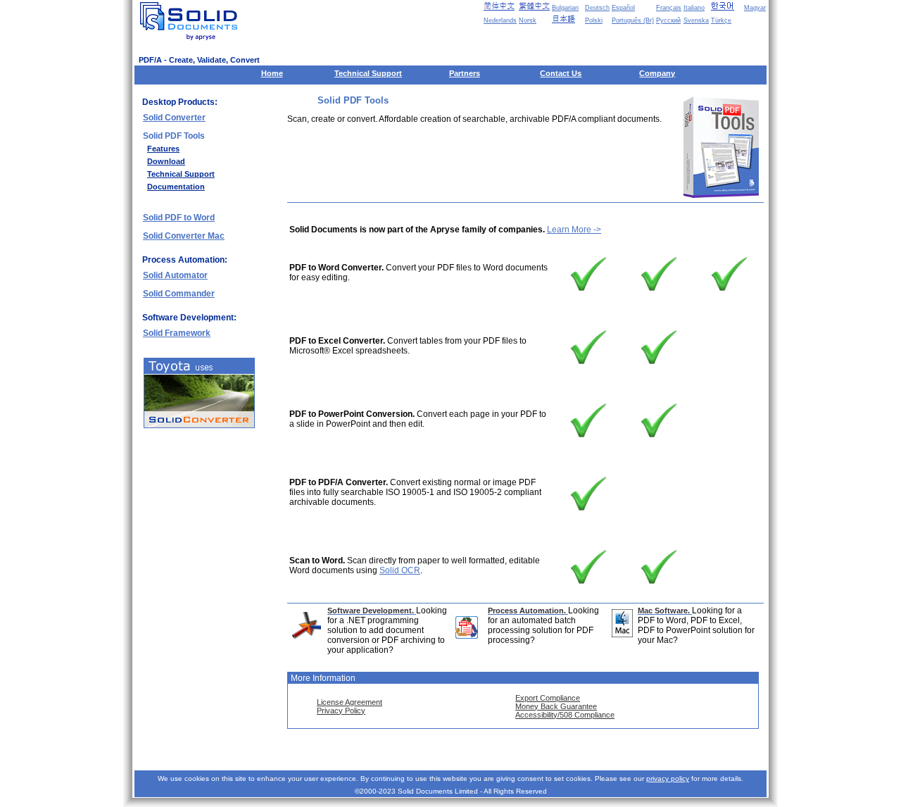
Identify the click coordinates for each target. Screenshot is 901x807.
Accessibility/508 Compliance (565, 715)
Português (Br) (633, 20)
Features (163, 148)
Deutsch (597, 7)
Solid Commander (179, 294)
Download (166, 161)
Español (623, 7)
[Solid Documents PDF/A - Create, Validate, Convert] (191, 21)
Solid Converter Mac (184, 236)
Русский (668, 20)
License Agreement (349, 702)
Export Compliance (547, 698)
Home (272, 73)
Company (657, 73)
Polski (594, 20)
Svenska (696, 20)
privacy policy (667, 778)
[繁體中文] (534, 6)
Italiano (694, 7)
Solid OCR (399, 570)
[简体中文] (499, 6)
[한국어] (726, 6)
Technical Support (368, 73)
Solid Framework (176, 333)
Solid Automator (175, 275)
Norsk (527, 20)
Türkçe (721, 20)
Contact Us (560, 73)
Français (668, 7)
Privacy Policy (341, 710)
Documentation (176, 186)
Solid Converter (174, 118)
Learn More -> (574, 229)
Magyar (755, 7)
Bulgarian (565, 7)
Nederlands (500, 20)
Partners (464, 73)
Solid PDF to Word (179, 218)
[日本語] (567, 19)
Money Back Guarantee (556, 706)
